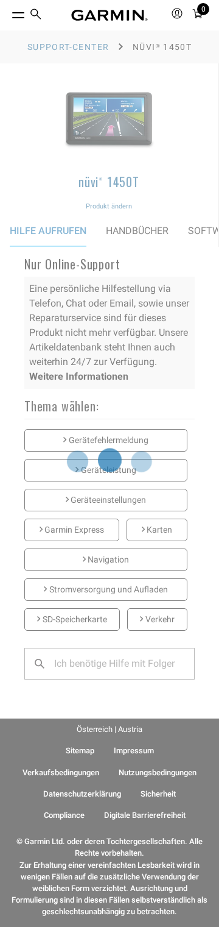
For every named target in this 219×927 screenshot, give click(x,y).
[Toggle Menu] (7, 12)
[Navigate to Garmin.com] (109, 15)
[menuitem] (36, 15)
